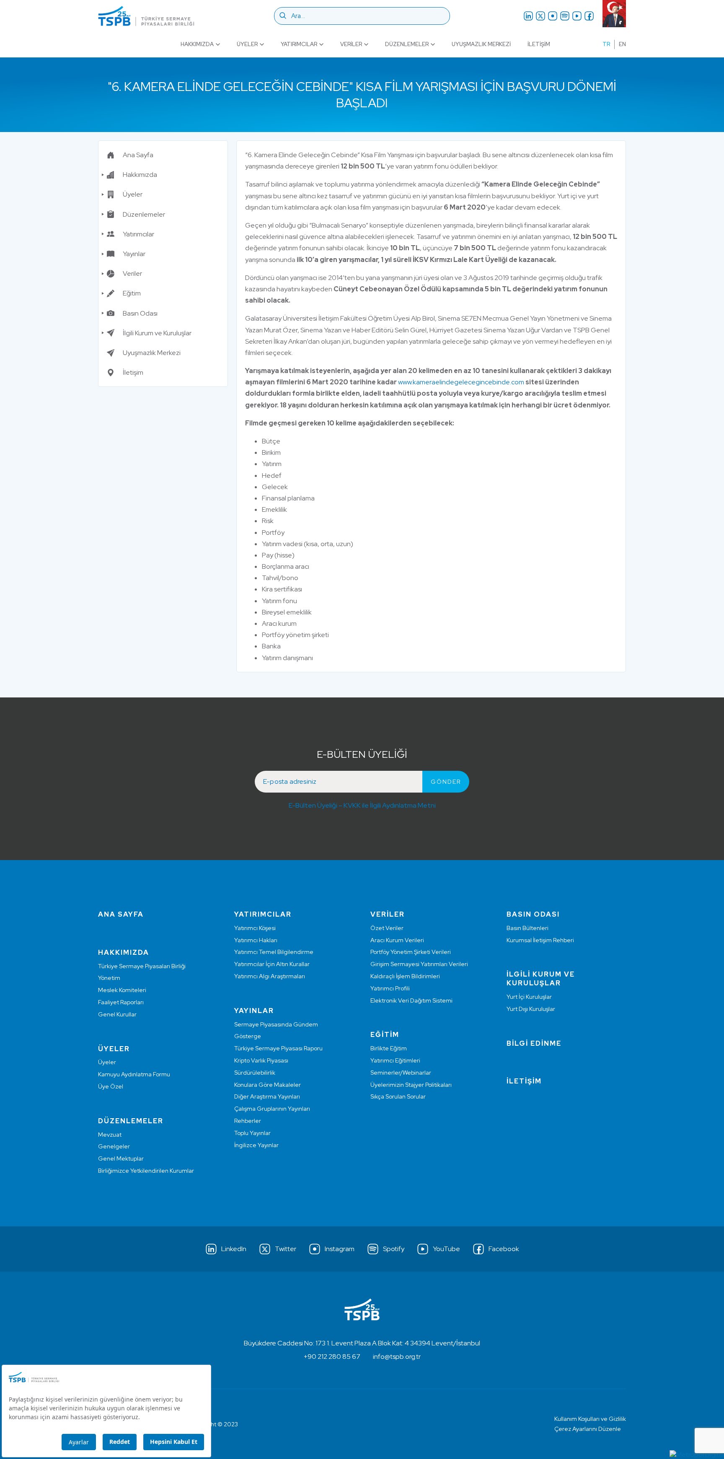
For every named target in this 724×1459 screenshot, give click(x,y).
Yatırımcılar (299, 44)
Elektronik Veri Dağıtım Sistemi (411, 1000)
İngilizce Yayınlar (256, 1145)
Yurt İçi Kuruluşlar (529, 996)
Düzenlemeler (407, 44)
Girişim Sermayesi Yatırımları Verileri (419, 964)
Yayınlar (134, 253)
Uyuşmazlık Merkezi (481, 44)
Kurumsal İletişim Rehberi (540, 940)
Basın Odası (140, 313)
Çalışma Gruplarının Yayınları (272, 1108)
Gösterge (247, 1036)
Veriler (351, 44)
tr (606, 44)
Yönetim (109, 978)
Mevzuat (110, 1134)
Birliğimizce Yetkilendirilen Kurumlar (146, 1170)
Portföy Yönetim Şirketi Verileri (410, 952)
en (622, 44)
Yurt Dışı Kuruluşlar (531, 1009)
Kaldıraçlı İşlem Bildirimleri (405, 976)
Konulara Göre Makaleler (267, 1084)
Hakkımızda (197, 44)
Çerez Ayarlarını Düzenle (587, 1429)
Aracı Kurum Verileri (397, 940)
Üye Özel (110, 1086)
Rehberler (247, 1121)
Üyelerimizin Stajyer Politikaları (411, 1084)
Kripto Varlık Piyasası (261, 1060)
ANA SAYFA (121, 914)
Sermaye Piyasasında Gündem (276, 1024)
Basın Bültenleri (527, 928)
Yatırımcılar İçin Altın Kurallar (272, 964)
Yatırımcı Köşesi (255, 928)
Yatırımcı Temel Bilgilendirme (273, 952)
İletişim (538, 44)
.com (517, 382)
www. (405, 382)
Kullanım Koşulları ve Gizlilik (590, 1419)
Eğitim (132, 293)
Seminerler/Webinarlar (400, 1072)
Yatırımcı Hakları (255, 940)
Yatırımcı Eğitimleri (395, 1060)
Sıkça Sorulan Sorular (398, 1096)
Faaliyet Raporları (121, 1002)
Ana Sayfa (138, 154)
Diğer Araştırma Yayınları (267, 1096)
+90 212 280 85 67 (332, 1356)
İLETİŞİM (524, 1081)
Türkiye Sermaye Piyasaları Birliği (142, 966)
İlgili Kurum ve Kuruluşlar (157, 333)
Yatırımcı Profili (390, 988)
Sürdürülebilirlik (254, 1072)
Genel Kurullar (117, 1014)
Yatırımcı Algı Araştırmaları (269, 976)
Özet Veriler (386, 928)
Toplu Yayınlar (252, 1133)
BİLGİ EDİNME (534, 1043)
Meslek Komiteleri (122, 990)
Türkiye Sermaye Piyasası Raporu (278, 1048)
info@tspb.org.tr (397, 1356)
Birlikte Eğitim (388, 1048)
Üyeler (247, 44)
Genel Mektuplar (121, 1158)
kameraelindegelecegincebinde (461, 382)
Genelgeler (114, 1146)
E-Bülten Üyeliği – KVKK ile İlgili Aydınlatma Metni (362, 805)
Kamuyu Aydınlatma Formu (134, 1074)
